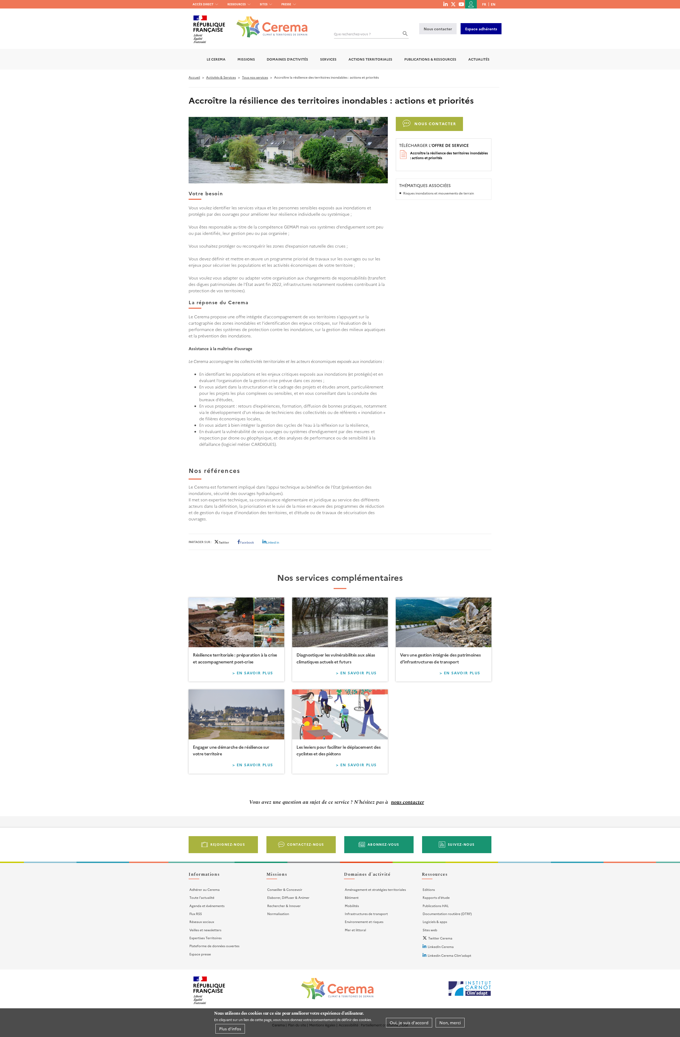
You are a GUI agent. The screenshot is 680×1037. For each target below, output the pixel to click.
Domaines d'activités (287, 59)
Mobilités (352, 905)
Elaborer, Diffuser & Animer (288, 897)
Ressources (236, 4)
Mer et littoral (355, 930)
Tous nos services (255, 77)
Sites (263, 4)
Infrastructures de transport (366, 913)
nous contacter (407, 802)
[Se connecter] (471, 4)
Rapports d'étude (436, 897)
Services (328, 59)
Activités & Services (221, 77)
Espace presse (200, 954)
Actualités (479, 59)
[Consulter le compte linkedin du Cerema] (445, 4)
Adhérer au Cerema (204, 889)
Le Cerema (216, 59)
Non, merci (450, 1022)
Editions (429, 889)
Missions (246, 59)
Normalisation (278, 913)
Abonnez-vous (383, 844)
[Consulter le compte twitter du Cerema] (453, 4)
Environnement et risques (364, 921)
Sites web (430, 930)
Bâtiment (352, 897)
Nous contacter (438, 28)
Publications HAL (436, 905)
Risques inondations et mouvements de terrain (438, 193)
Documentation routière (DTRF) (447, 913)
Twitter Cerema (440, 938)
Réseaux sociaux (201, 921)
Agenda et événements (206, 905)
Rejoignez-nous (227, 844)
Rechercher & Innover (284, 905)
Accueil (194, 77)
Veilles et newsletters (205, 930)
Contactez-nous (305, 844)
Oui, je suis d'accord (409, 1022)
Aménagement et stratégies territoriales (375, 889)
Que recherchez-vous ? (352, 34)
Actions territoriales (370, 59)
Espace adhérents (481, 28)
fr (484, 4)
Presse (286, 4)
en (493, 4)
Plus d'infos (230, 1028)
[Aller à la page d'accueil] (269, 23)
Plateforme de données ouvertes (214, 945)
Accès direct (203, 4)
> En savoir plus (256, 673)
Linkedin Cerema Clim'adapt (449, 955)
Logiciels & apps (435, 921)
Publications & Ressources (430, 59)
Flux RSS (195, 913)
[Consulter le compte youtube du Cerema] (461, 4)
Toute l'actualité (201, 897)
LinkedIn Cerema (441, 946)
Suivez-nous (461, 844)
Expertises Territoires (205, 938)
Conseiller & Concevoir (284, 889)
